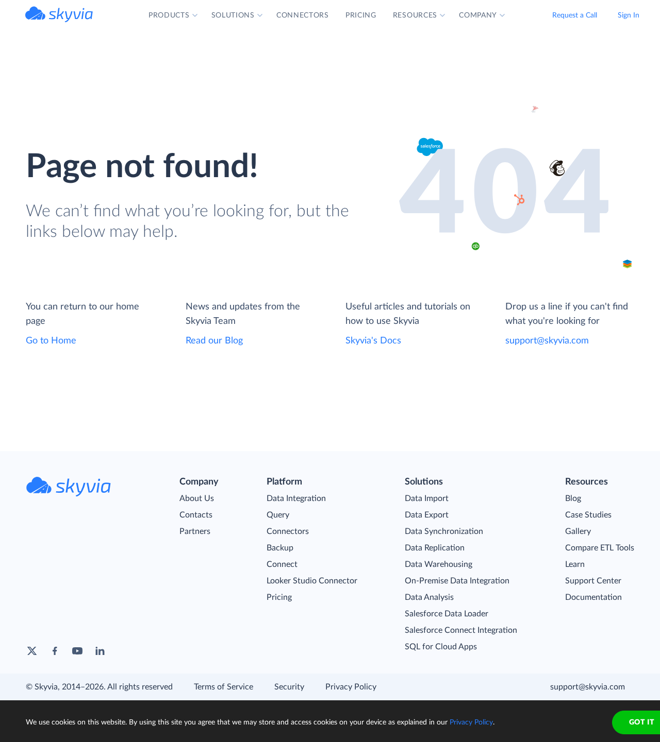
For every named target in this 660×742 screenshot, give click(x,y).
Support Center (593, 581)
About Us (196, 498)
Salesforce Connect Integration (461, 630)
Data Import (427, 498)
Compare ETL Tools (599, 548)
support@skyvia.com (547, 341)
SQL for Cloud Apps (441, 647)
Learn (575, 564)
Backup (280, 548)
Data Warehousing (438, 564)
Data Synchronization (444, 531)
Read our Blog (214, 341)
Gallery (578, 531)
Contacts (195, 515)
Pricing (279, 597)
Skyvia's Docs (373, 341)
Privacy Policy (350, 687)
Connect (282, 564)
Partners (194, 531)
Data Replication (435, 548)
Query (278, 515)
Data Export (427, 515)
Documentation (593, 597)
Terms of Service (223, 687)
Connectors (288, 531)
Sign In (628, 15)
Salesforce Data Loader (446, 614)
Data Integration (296, 498)
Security (289, 687)
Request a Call (574, 15)
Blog (573, 498)
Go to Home (51, 341)
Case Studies (588, 515)
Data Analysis (429, 597)
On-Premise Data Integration (457, 581)
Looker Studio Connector (312, 581)
